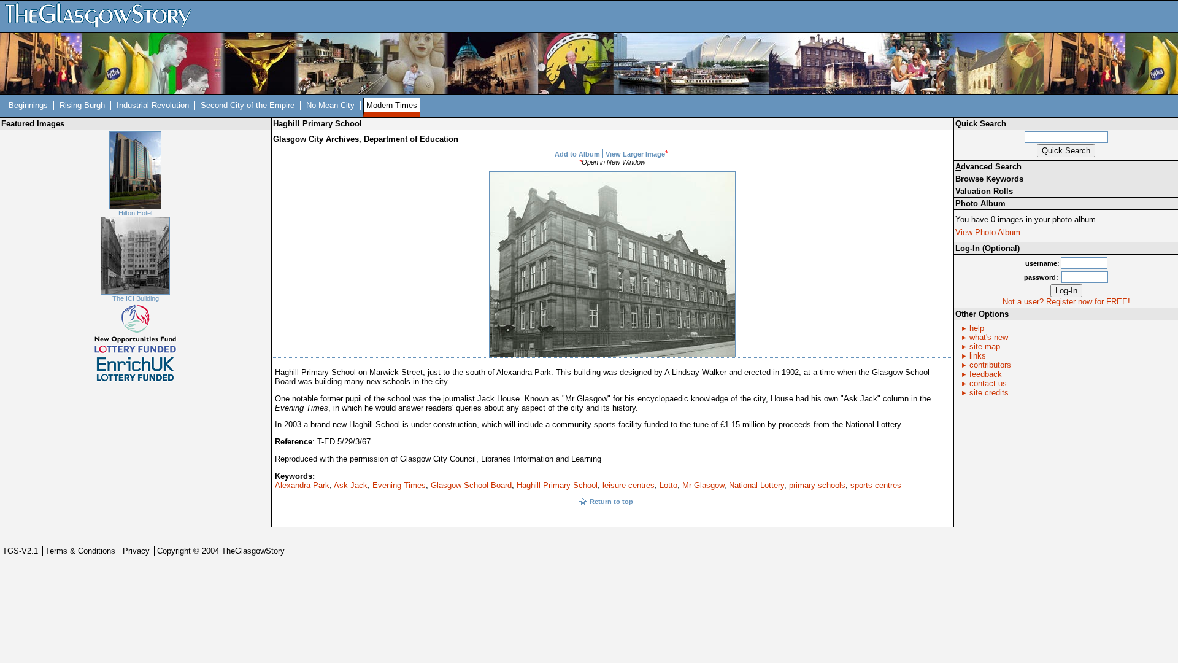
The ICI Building (135, 298)
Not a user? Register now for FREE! (1066, 301)
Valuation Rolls (984, 191)
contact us (988, 383)
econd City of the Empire (247, 105)
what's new (988, 337)
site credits (989, 392)
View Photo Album (987, 232)
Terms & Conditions (80, 551)
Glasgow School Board (471, 485)
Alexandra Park (302, 485)
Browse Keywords (989, 179)
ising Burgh (82, 105)
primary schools (817, 485)
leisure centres (628, 485)
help (976, 328)
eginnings (28, 105)
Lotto (668, 485)
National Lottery (756, 485)
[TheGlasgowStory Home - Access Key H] (102, 15)
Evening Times (399, 485)
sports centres (875, 485)
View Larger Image (635, 154)
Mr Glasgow (703, 485)
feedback (985, 374)
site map (984, 346)
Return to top (611, 501)
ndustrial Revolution (153, 105)
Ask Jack (351, 485)
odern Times (391, 105)
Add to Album (577, 154)
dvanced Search (988, 166)
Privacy (136, 551)
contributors (990, 365)
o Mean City (330, 105)
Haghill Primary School (557, 485)
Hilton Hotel (135, 213)
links (977, 355)
